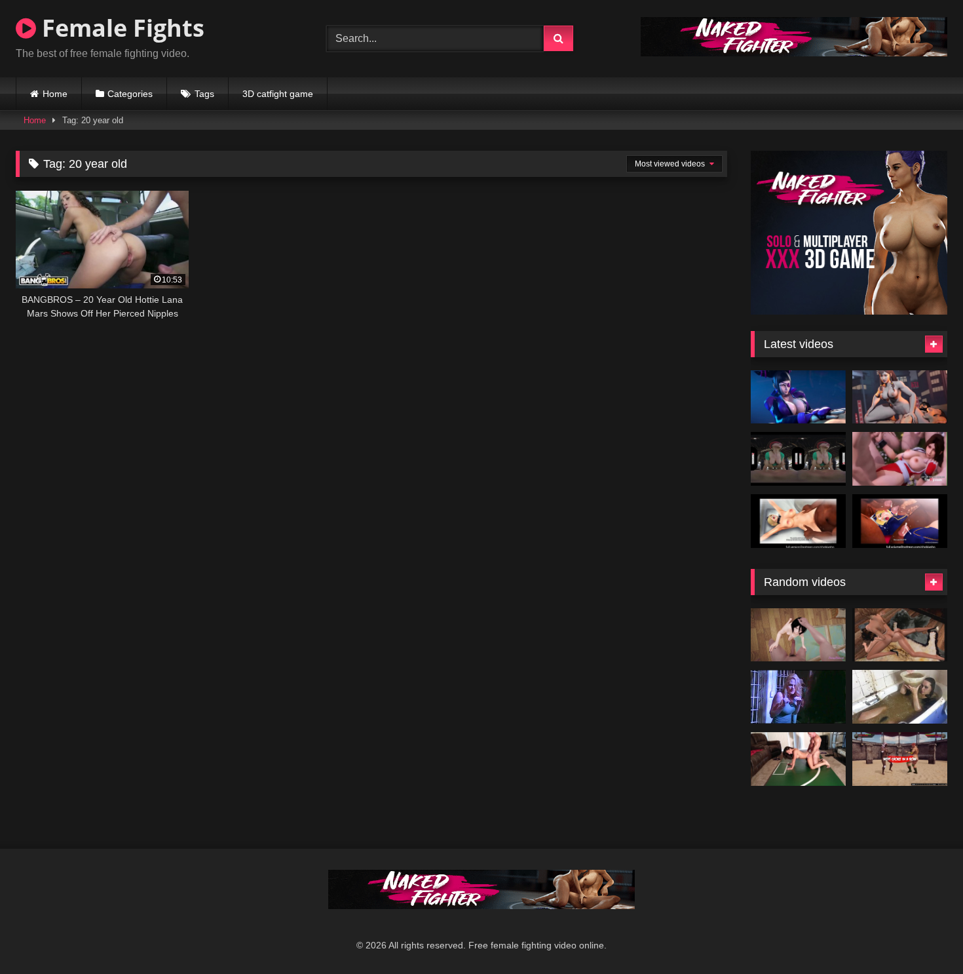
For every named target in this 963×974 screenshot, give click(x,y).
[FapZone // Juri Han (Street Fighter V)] (798, 397)
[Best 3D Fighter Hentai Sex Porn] (899, 459)
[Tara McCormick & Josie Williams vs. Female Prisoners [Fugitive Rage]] (798, 697)
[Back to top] (922, 935)
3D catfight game (277, 93)
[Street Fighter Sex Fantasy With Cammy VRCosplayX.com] (798, 459)
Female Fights (120, 28)
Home (55, 93)
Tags (204, 93)
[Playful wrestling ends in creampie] (798, 759)
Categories (130, 93)
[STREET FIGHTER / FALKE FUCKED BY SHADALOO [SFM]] (798, 521)
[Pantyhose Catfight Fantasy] (899, 635)
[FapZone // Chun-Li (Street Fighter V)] (899, 397)
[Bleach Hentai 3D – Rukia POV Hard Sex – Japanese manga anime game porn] (798, 635)
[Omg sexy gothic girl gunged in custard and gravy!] (899, 697)
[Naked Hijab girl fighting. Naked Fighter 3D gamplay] (899, 759)
